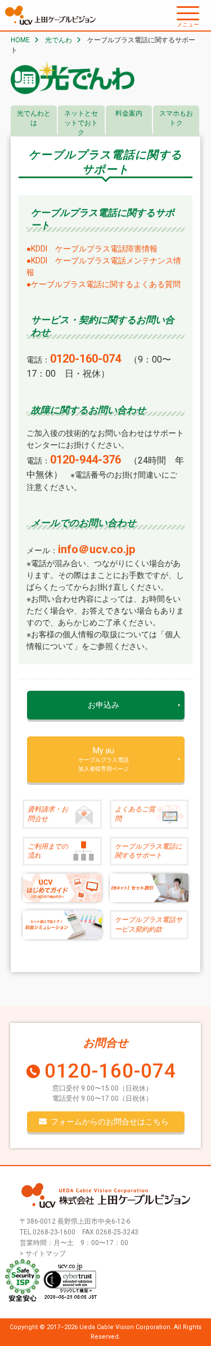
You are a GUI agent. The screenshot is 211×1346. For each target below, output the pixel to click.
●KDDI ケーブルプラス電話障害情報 (92, 248)
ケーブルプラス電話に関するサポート (148, 851)
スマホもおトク (176, 118)
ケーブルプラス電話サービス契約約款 (148, 924)
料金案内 (128, 113)
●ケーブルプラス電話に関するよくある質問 (103, 284)
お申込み (103, 704)
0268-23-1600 (54, 1232)
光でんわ (58, 40)
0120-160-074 (110, 1071)
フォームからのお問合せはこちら (110, 1121)
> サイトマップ (43, 1253)
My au (103, 759)
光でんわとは (34, 118)
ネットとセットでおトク (81, 122)
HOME (20, 40)
